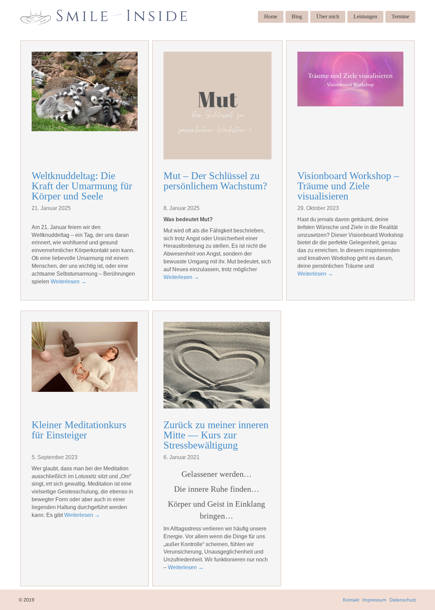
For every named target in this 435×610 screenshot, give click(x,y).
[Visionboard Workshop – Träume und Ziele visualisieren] (350, 79)
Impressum (374, 600)
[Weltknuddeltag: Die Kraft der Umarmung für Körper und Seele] (85, 91)
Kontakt (351, 600)
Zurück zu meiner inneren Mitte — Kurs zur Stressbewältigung (215, 435)
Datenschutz (402, 600)
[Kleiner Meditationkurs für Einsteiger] (85, 357)
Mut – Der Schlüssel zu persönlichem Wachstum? (215, 180)
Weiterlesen (68, 281)
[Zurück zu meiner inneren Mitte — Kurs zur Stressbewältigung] (216, 365)
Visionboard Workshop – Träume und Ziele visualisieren (348, 186)
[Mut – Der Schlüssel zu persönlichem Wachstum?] (217, 105)
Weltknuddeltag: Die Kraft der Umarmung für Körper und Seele (82, 186)
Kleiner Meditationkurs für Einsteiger (79, 429)
